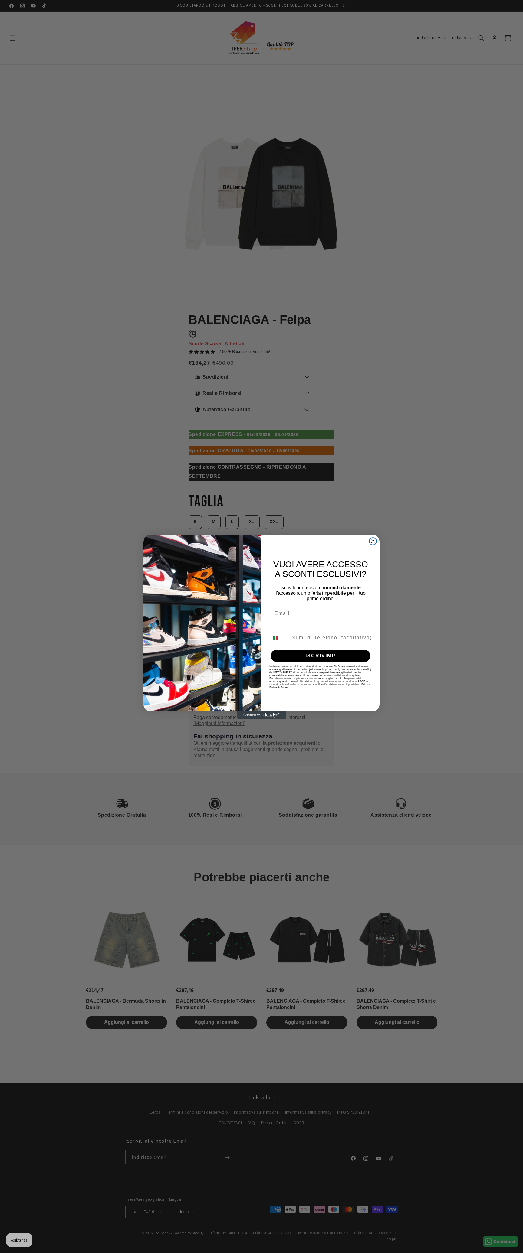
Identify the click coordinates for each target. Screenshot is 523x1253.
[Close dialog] (373, 541)
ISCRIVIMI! (320, 655)
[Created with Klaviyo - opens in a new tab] (261, 715)
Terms (284, 687)
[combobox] (279, 637)
